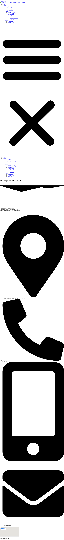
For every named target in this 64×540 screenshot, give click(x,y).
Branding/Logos (11, 7)
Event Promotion (11, 14)
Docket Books (13, 13)
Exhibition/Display (11, 21)
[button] (32, 91)
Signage (6, 20)
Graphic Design (8, 6)
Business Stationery (11, 12)
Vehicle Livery (10, 23)
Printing (6, 11)
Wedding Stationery (14, 18)
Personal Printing (11, 15)
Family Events (13, 16)
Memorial (12, 19)
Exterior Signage (11, 22)
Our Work (4, 4)
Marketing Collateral (12, 9)
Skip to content (3, 1)
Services (4, 5)
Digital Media (10, 10)
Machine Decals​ (13, 24)
